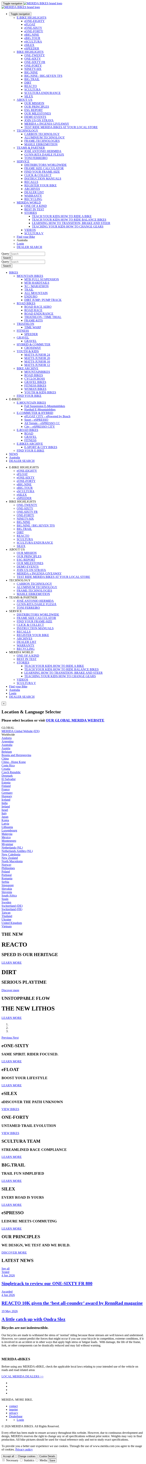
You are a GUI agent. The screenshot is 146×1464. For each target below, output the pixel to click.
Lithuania (7, 827)
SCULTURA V (34, 233)
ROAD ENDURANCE (38, 313)
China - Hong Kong (14, 762)
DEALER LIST (34, 192)
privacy (13, 1413)
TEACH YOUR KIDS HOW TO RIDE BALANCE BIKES (69, 219)
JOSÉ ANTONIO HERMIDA (42, 151)
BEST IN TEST (34, 209)
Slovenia (7, 892)
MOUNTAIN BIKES (30, 276)
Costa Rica (8, 765)
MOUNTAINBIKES (37, 371)
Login (20, 243)
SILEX (28, 96)
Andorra (7, 738)
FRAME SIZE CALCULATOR (44, 168)
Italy (4, 813)
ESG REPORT (33, 110)
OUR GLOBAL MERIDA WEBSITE (75, 720)
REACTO (30, 86)
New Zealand (10, 857)
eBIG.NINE (31, 34)
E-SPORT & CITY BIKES (40, 447)
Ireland (6, 806)
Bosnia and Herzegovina (16, 755)
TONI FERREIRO (36, 158)
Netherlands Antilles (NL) (17, 851)
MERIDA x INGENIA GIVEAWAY (46, 123)
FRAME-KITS (33, 320)
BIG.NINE (31, 72)
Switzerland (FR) (12, 909)
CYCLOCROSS (34, 378)
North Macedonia (12, 861)
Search (7, 257)
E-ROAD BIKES (27, 430)
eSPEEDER (31, 48)
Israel (5, 810)
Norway (6, 864)
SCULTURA (32, 89)
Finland (6, 786)
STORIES (30, 212)
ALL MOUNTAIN (36, 293)
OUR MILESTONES (37, 113)
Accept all (8, 1456)
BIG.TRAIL (32, 79)
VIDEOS (30, 230)
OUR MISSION (34, 103)
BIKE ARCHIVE (27, 368)
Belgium (7, 751)
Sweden (6, 902)
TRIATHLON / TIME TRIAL (42, 317)
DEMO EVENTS (35, 117)
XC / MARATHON (36, 286)
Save (52, 1460)
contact (13, 1406)
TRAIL (28, 289)
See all (6, 1268)
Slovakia (7, 888)
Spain (5, 899)
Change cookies (27, 1456)
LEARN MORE (12, 962)
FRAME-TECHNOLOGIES (42, 140)
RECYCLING (33, 199)
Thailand (7, 916)
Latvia (5, 823)
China (5, 758)
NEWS (13, 454)
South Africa (9, 895)
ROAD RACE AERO (38, 306)
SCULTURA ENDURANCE (42, 93)
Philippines (8, 868)
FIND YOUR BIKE (29, 395)
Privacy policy (24, 1449)
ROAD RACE (33, 310)
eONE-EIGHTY (34, 21)
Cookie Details (47, 1456)
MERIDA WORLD (29, 202)
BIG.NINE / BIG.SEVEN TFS (43, 75)
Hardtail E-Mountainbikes (40, 409)
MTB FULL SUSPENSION (41, 279)
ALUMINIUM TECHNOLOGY (44, 137)
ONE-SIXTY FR (34, 62)
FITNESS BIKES (35, 385)
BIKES (13, 272)
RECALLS (31, 182)
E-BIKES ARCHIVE (30, 443)
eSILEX (29, 45)
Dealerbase (15, 1416)
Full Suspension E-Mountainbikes (44, 406)
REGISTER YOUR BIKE (40, 185)
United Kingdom (12, 923)
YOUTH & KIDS (28, 351)
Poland (6, 871)
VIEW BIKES (10, 1109)
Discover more (10, 990)
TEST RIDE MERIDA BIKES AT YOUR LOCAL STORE (61, 127)
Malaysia (7, 833)
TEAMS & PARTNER (31, 147)
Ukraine (6, 919)
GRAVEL (23, 337)
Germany (7, 792)
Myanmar (7, 844)
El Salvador (9, 779)
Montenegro (9, 840)
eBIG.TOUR (32, 38)
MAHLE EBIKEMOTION (41, 144)
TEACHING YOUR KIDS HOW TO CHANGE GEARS (67, 226)
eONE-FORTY (33, 31)
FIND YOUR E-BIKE (30, 450)
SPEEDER (31, 334)
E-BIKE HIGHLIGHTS (31, 17)
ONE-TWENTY (34, 55)
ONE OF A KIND (35, 206)
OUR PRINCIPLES (36, 106)
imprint (13, 1409)
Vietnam (7, 926)
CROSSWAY (32, 347)
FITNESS (23, 330)
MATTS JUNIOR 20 (37, 358)
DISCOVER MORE (14, 1252)
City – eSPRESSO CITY (39, 426)
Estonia (6, 782)
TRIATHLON (25, 323)
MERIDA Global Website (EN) (21, 731)
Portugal (7, 875)
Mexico (6, 837)
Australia (14, 689)
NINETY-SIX (32, 69)
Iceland (6, 799)
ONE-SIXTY (32, 58)
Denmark (7, 775)
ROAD (28, 433)
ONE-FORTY (33, 65)
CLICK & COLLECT (38, 175)
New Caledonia (11, 854)
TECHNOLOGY (27, 130)
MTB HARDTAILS (36, 282)
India (5, 803)
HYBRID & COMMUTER (33, 344)
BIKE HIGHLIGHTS (30, 51)
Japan (5, 816)
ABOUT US (24, 99)
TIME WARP (32, 327)
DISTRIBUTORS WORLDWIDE (45, 164)
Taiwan (6, 912)
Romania (7, 878)
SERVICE (23, 161)
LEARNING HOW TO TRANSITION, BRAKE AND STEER (71, 223)
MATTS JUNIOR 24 (37, 354)
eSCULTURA (33, 41)
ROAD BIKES (26, 303)
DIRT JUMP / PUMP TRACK (43, 300)
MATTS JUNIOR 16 (37, 361)
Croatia (6, 768)
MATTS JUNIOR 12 (37, 365)
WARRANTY (33, 195)
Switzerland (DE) (12, 905)
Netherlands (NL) (12, 847)
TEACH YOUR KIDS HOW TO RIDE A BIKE (62, 216)
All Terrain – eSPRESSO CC (42, 423)
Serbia (5, 881)
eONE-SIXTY (33, 27)
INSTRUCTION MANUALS (42, 178)
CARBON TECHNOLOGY (42, 134)
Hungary (7, 796)
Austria (6, 748)
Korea (5, 820)
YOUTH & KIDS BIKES (40, 392)
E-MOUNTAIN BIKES (31, 402)
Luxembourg (9, 830)
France (6, 789)
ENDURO (30, 296)
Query (5, 253)
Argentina (7, 741)
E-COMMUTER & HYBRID (35, 413)
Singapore (8, 885)
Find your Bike (26, 236)
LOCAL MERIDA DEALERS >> (23, 1376)
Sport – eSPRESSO (36, 419)
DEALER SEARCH (29, 247)
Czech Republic (11, 772)
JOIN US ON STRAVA (39, 120)
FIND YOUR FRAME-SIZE (42, 171)
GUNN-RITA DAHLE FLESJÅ (44, 154)
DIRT (27, 82)
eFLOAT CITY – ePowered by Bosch (47, 416)
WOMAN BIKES (35, 389)
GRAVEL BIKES (35, 382)
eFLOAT (29, 24)
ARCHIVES (32, 188)
